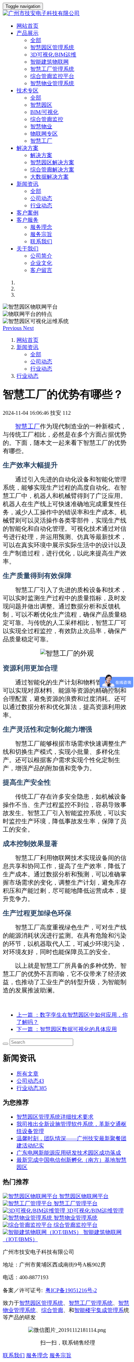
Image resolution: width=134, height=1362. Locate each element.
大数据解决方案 (49, 177)
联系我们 (41, 241)
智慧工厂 (41, 141)
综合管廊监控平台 (52, 76)
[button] (13, 328)
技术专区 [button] (27, 90)
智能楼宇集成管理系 (99, 1310)
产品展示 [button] (27, 33)
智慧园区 (41, 105)
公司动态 (41, 198)
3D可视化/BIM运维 (53, 54)
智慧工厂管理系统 (52, 69)
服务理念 (41, 227)
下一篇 (66, 1029)
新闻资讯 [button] (27, 184)
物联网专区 (44, 134)
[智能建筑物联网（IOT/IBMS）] (43, 1232)
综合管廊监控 (46, 119)
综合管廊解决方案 (52, 169)
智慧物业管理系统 (52, 83)
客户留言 (41, 270)
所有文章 (27, 1074)
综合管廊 (52, 1310)
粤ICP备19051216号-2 (71, 1290)
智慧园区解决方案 (52, 162)
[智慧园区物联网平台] (31, 1196)
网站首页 (27, 26)
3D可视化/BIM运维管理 (95, 1210)
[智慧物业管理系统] (28, 1218)
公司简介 (41, 256)
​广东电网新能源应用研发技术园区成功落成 (68, 1153)
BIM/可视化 (44, 112)
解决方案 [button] (27, 148)
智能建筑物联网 (49, 62)
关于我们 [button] (27, 249)
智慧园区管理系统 (52, 47)
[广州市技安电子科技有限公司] (67, 13)
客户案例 (27, 213)
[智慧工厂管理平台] (28, 1203)
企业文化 (41, 263)
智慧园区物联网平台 (84, 1196)
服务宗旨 (41, 234)
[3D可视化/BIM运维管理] (35, 1210)
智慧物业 (41, 126)
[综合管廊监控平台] (28, 1225)
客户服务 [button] (27, 220)
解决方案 (41, 155)
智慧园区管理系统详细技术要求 (54, 1117)
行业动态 (41, 205)
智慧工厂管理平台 (76, 1203)
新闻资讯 (27, 347)
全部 (35, 40)
